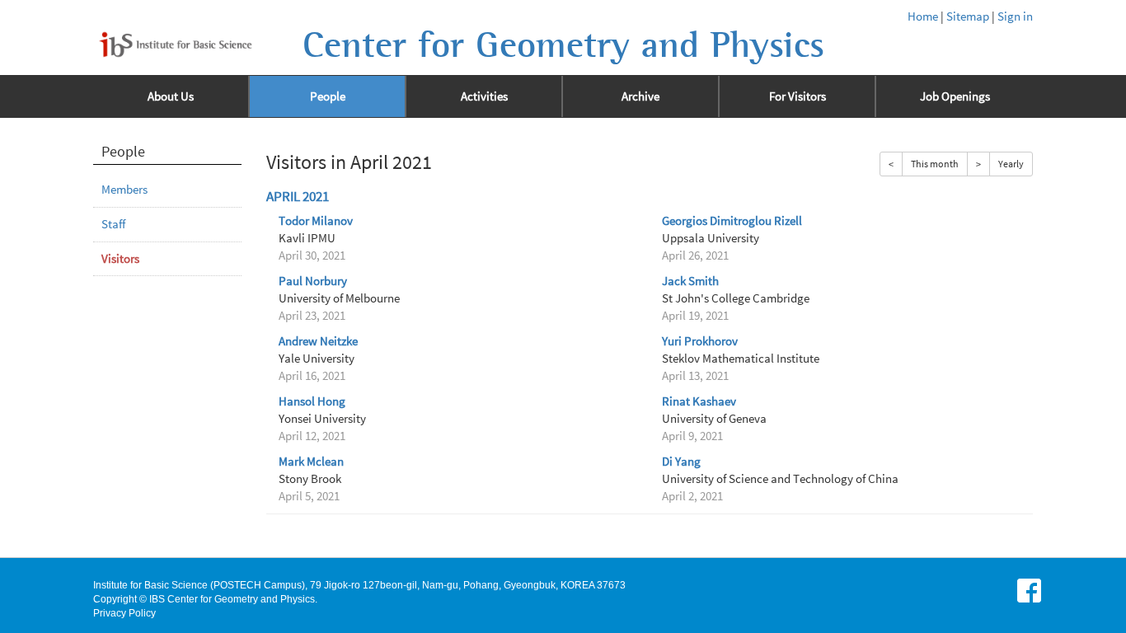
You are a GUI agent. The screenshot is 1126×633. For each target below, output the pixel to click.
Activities (484, 96)
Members (124, 189)
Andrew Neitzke (318, 341)
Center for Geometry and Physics (563, 45)
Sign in (1015, 16)
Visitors (120, 258)
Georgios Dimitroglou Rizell (732, 220)
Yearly (1011, 163)
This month (935, 163)
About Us (171, 96)
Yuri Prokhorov (700, 341)
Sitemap (967, 16)
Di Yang (681, 461)
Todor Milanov (316, 220)
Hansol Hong (312, 401)
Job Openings (955, 96)
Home (923, 16)
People (327, 96)
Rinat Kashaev (699, 401)
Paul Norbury (313, 281)
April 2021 (297, 196)
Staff (113, 224)
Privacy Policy (124, 613)
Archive (640, 96)
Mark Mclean (311, 461)
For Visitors (797, 96)
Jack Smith (690, 281)
